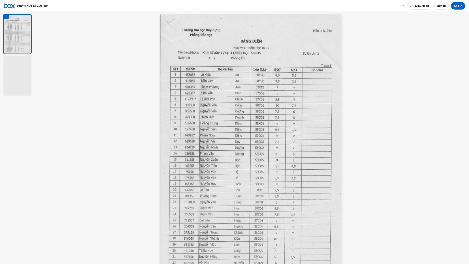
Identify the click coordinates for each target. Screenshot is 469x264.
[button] (17, 34)
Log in (458, 5)
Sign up (441, 5)
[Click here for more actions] (402, 6)
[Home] (9, 5)
